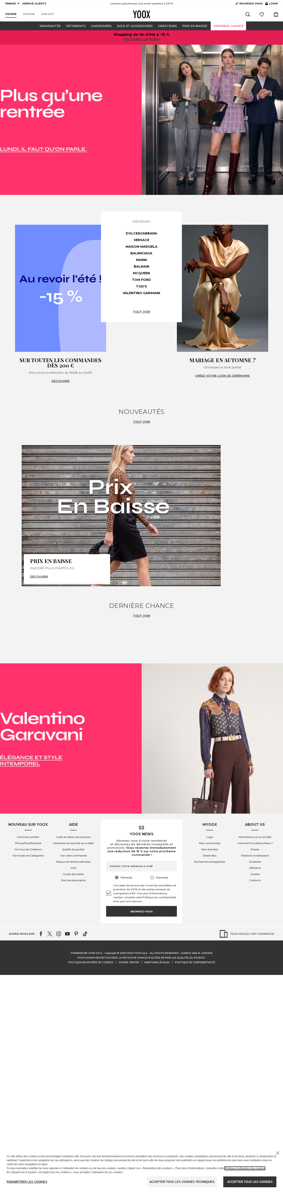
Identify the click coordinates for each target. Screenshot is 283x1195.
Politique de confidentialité (159, 897)
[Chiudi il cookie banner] (277, 1153)
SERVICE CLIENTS (34, 3)
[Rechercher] (247, 14)
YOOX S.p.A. (141, 953)
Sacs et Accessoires (135, 26)
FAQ (73, 868)
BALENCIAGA (141, 253)
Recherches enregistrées (209, 861)
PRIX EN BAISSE (194, 26)
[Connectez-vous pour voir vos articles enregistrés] (261, 14)
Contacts (254, 880)
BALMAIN (141, 266)
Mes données (209, 849)
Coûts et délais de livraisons (73, 837)
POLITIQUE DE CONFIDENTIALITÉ (195, 962)
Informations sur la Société (255, 837)
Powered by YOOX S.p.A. (86, 953)
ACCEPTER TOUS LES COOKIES (250, 1182)
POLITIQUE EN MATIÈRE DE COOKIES (90, 962)
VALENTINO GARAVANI (141, 293)
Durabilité (255, 861)
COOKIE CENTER (129, 962)
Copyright (111, 953)
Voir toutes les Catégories (28, 855)
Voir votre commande (73, 855)
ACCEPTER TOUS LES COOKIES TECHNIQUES (181, 1182)
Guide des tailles (73, 874)
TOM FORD (141, 280)
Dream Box (209, 855)
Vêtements (76, 26)
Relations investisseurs (255, 855)
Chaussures (101, 26)
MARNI (141, 260)
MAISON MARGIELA (141, 247)
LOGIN (271, 4)
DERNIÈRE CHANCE (228, 26)
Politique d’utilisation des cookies (245, 1168)
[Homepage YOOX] (141, 14)
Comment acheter (28, 837)
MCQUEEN (141, 273)
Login (209, 837)
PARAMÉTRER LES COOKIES (27, 1182)
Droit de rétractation (73, 880)
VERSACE (141, 240)
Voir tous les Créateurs (28, 849)
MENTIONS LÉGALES (157, 962)
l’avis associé (133, 901)
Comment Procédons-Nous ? (255, 843)
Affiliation (255, 868)
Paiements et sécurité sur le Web (73, 843)
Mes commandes (209, 843)
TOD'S (141, 286)
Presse (255, 849)
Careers (255, 874)
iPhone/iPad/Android (28, 843)
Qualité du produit (73, 849)
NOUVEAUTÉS (50, 26)
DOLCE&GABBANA (141, 233)
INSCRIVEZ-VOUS (251, 3)
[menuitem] (11, 14)
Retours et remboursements (73, 861)
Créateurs (167, 26)
